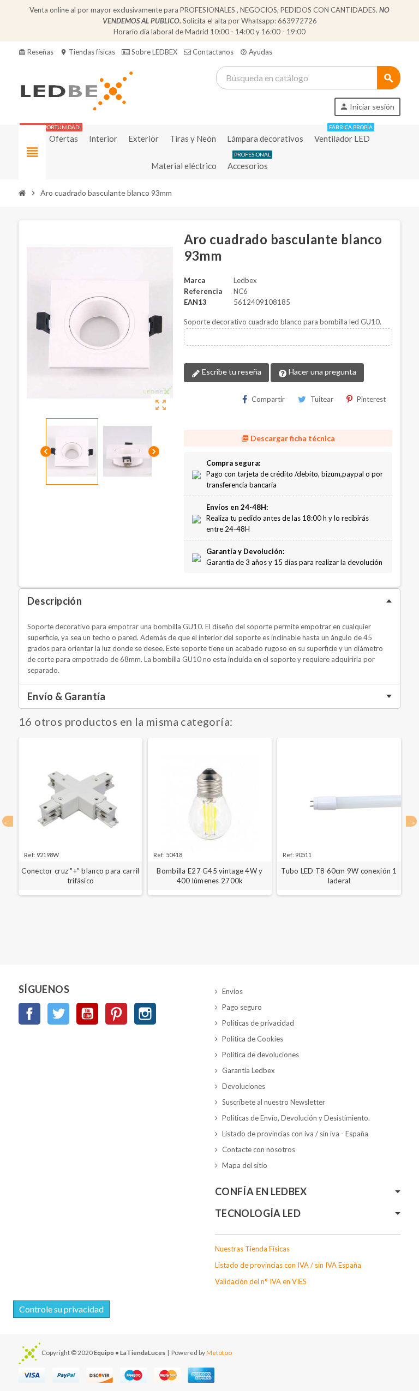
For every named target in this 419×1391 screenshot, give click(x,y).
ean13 (195, 302)
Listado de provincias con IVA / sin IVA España (288, 1265)
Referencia (203, 291)
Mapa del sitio (244, 1165)
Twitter (58, 1014)
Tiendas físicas (87, 51)
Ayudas (256, 51)
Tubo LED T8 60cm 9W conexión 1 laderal (339, 875)
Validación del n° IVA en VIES (261, 1281)
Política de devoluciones (260, 1054)
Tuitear (321, 399)
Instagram (145, 1014)
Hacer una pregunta (321, 371)
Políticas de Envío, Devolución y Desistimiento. (296, 1117)
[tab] (209, 601)
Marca (194, 280)
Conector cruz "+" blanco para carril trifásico (80, 875)
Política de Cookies (252, 1038)
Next (411, 821)
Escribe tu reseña (230, 371)
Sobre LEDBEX (153, 51)
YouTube (87, 1014)
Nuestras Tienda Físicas (252, 1248)
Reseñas (36, 51)
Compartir (268, 399)
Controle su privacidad (61, 1309)
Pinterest (371, 399)
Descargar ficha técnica (288, 438)
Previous (7, 821)
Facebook (29, 1014)
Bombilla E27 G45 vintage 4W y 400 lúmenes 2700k (209, 875)
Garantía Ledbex (248, 1070)
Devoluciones (243, 1086)
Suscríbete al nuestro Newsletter (273, 1102)
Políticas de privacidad (258, 1023)
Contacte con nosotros (258, 1149)
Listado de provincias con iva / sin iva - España (295, 1133)
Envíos (232, 991)
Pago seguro (242, 1007)
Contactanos (212, 51)
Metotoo (219, 1352)
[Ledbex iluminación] (76, 90)
